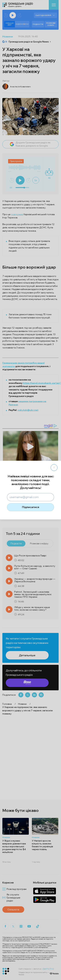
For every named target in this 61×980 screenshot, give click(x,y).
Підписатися (30, 507)
